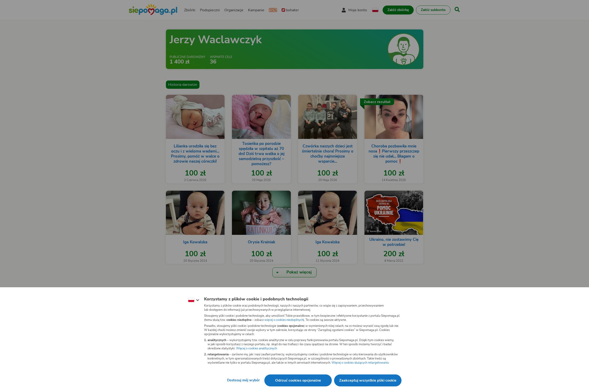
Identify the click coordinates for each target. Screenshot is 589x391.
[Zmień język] (193, 300)
